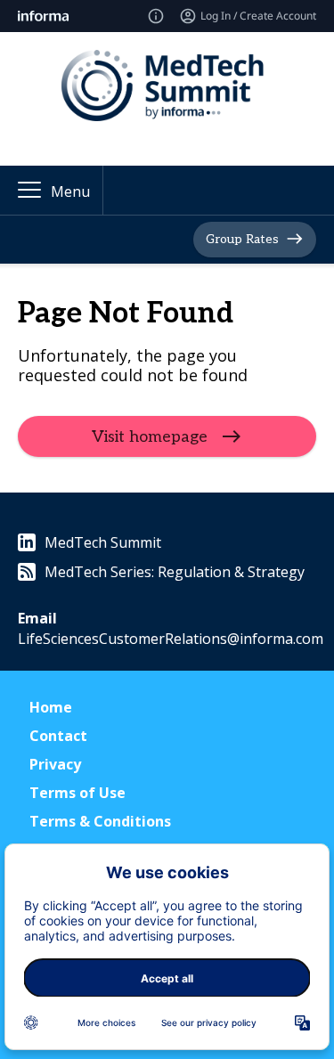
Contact (58, 735)
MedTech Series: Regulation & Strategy (175, 572)
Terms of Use (77, 792)
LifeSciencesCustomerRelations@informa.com (170, 638)
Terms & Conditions (100, 821)
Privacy (55, 764)
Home (50, 707)
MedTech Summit (103, 542)
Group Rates (242, 239)
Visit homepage (150, 437)
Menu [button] (70, 191)
